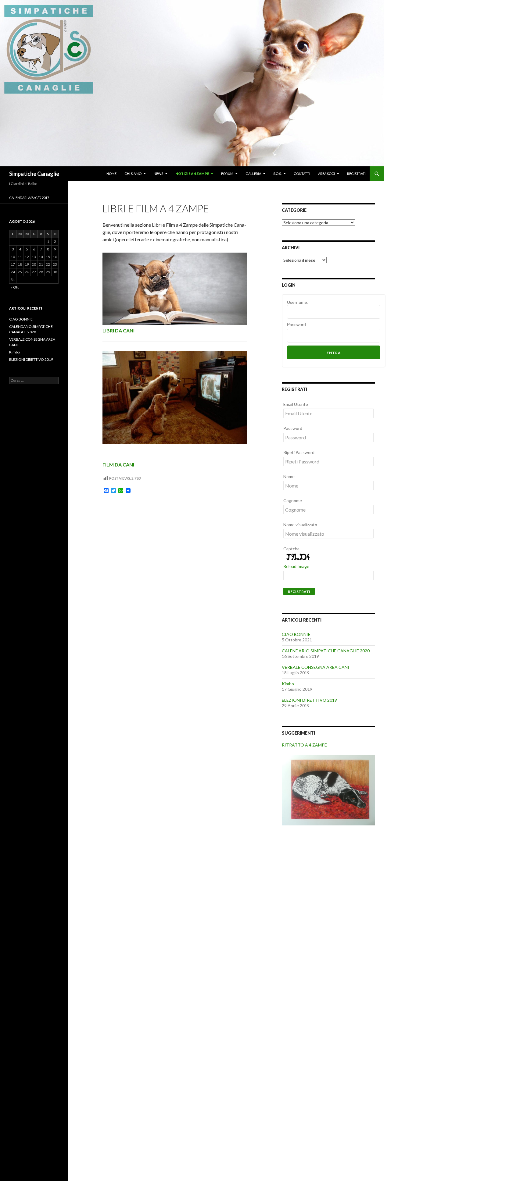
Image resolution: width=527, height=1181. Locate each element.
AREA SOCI (326, 174)
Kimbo (288, 683)
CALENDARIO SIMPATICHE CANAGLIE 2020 (326, 650)
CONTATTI (302, 174)
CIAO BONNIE (296, 634)
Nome (289, 476)
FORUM (227, 174)
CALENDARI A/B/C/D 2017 (29, 198)
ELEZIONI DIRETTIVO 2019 (309, 700)
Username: (297, 302)
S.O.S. (277, 174)
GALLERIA (253, 174)
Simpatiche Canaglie (34, 173)
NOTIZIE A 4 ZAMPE (192, 174)
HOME (111, 174)
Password (296, 324)
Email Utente (295, 404)
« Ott (15, 287)
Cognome (292, 500)
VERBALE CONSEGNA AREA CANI (315, 667)
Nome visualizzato (300, 524)
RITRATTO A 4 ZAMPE (304, 744)
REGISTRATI (356, 174)
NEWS (158, 174)
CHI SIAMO (133, 174)
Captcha (291, 548)
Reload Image (296, 566)
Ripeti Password (298, 452)
